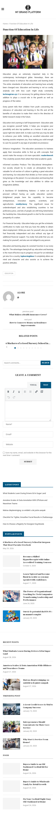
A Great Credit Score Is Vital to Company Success (38, 706)
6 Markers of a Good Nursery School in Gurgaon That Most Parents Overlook (26, 543)
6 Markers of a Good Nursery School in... (28, 343)
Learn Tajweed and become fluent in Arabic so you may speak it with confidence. (36, 577)
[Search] (53, 9)
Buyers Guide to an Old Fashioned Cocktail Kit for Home (35, 767)
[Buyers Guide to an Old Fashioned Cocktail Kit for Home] (11, 769)
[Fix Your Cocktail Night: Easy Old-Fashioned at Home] (11, 803)
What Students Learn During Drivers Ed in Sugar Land (24, 493)
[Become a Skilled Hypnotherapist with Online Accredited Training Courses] (11, 561)
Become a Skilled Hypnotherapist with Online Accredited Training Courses (37, 559)
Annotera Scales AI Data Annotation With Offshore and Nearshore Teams (27, 667)
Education (9, 273)
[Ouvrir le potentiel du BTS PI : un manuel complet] (11, 616)
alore (21, 292)
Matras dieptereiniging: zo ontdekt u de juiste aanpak (24, 510)
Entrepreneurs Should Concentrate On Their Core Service (36, 725)
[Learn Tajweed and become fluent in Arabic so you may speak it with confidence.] (11, 578)
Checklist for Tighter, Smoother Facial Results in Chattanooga (28, 517)
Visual (33, 385)
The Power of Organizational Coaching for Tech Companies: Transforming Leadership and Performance (38, 595)
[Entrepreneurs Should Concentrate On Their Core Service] (11, 726)
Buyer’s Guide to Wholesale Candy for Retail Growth (36, 783)
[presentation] (8, 391)
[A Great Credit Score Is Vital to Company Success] (11, 709)
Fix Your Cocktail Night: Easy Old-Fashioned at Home (37, 800)
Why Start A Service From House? (35, 741)
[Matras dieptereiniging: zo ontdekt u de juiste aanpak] (11, 684)
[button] (6, 347)
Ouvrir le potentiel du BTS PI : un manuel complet (37, 613)
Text (45, 385)
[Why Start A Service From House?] (11, 744)
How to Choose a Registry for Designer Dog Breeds (23, 524)
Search (45, 363)
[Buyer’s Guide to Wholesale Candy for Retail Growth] (11, 786)
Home (5, 24)
